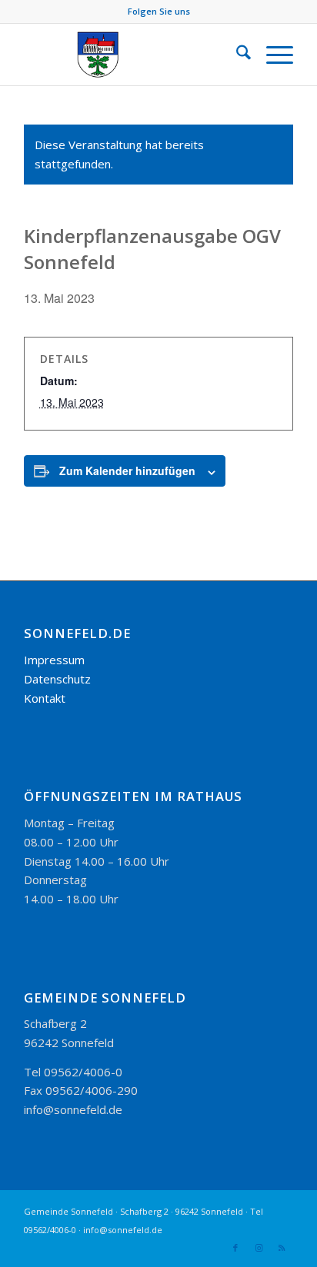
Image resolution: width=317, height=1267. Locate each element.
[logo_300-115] (131, 54)
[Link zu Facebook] (235, 1247)
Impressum (54, 659)
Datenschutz (57, 679)
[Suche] (236, 54)
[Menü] (272, 54)
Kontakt (44, 698)
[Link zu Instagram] (258, 1247)
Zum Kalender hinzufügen (127, 470)
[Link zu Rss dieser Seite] (281, 1247)
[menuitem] (236, 54)
